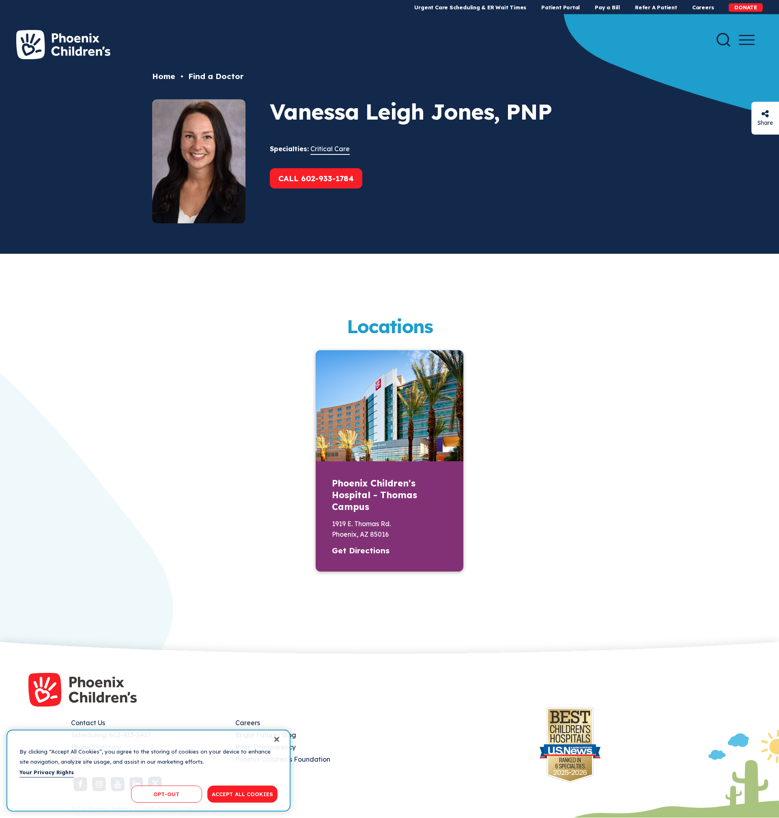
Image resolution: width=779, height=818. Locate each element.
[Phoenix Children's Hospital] (63, 44)
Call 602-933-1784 (316, 178)
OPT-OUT (166, 793)
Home (163, 76)
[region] (148, 771)
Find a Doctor (215, 76)
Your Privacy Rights (46, 772)
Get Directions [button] (361, 550)
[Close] (277, 739)
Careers (703, 7)
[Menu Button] (747, 40)
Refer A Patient (656, 7)
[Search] (723, 39)
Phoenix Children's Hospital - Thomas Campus (374, 495)
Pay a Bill (607, 7)
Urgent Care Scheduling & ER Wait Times (470, 7)
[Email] (765, 114)
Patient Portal (560, 7)
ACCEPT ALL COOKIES (242, 793)
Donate (745, 7)
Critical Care (330, 149)
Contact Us (88, 723)
